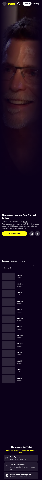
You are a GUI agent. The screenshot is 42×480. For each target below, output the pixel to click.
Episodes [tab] (5, 261)
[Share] (37, 233)
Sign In (35, 3)
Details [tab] (22, 261)
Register (27, 3)
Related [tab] (14, 261)
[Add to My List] (31, 233)
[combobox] (18, 268)
